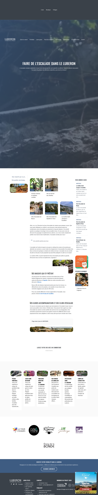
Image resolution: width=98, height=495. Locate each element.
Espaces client (29, 483)
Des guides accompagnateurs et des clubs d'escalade (19, 180)
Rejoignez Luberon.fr (49, 469)
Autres (83, 39)
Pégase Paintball (15, 380)
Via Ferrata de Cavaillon (55, 380)
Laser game (39, 39)
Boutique (48, 9)
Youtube (19, 484)
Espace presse (29, 485)
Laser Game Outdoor (28, 380)
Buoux (39, 282)
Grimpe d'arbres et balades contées (35, 195)
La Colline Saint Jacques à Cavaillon (66, 218)
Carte (42, 9)
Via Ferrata (58, 39)
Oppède (45, 280)
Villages (55, 9)
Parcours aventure (49, 39)
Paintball (32, 39)
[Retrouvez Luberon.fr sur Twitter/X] (13, 484)
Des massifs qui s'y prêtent (19, 177)
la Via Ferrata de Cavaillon (46, 293)
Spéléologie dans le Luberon (68, 380)
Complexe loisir (75, 39)
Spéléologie (66, 39)
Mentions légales (30, 490)
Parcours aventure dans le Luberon (41, 381)
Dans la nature (24, 39)
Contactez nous (43, 483)
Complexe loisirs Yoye (81, 380)
